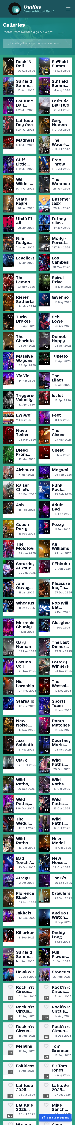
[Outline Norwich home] (37, 8)
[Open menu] (68, 9)
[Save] (10, 61)
